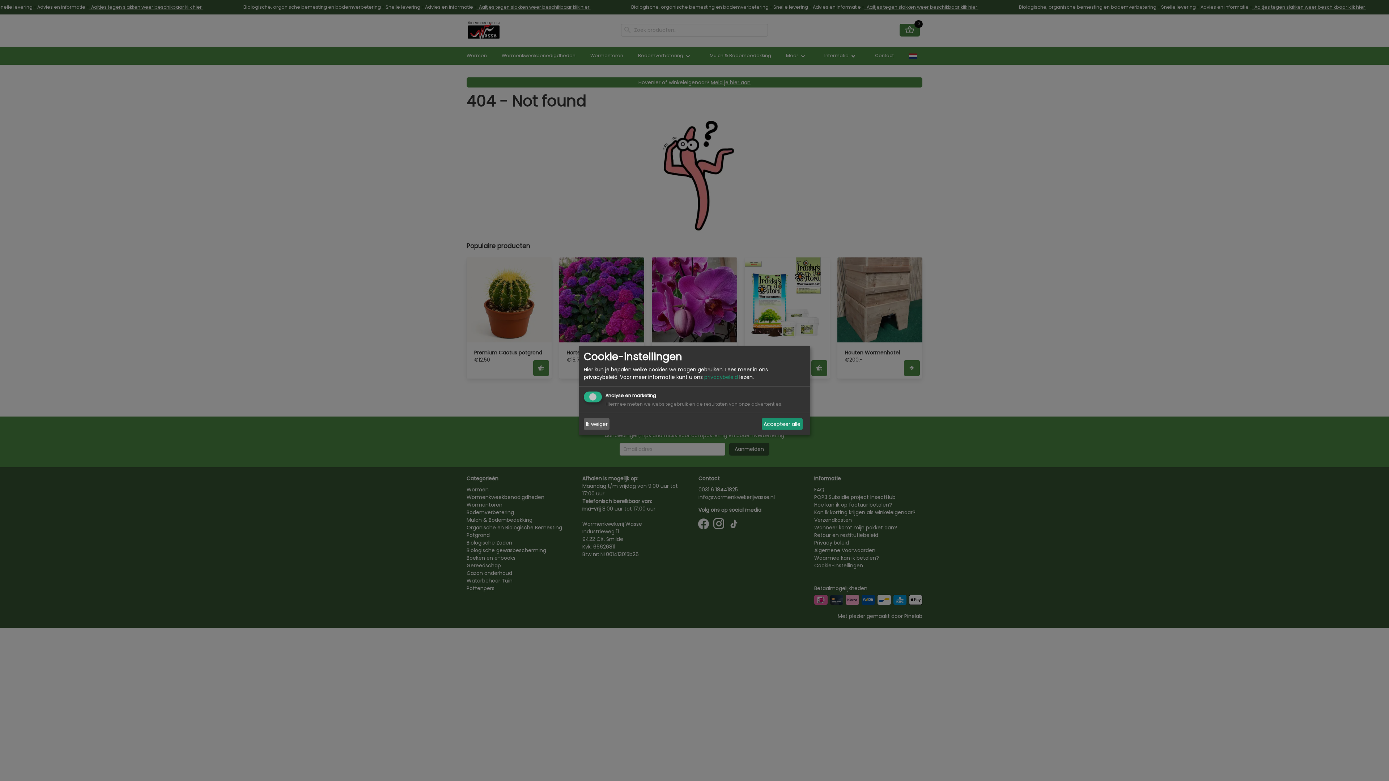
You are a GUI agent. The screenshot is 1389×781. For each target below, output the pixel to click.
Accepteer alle (782, 424)
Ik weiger (597, 424)
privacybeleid (721, 377)
